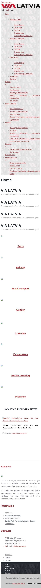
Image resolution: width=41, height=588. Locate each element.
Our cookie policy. (18, 583)
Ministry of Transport (12, 518)
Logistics (20, 333)
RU (12, 10)
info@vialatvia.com (19, 546)
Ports (20, 246)
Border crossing (20, 375)
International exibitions (13, 516)
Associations (9, 524)
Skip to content (6, 2)
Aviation (20, 309)
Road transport (20, 288)
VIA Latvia (8, 513)
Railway (20, 267)
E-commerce (20, 354)
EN (7, 10)
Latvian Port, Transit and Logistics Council (20, 521)
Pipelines (20, 396)
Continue (34, 583)
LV (3, 10)
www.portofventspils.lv (19, 433)
